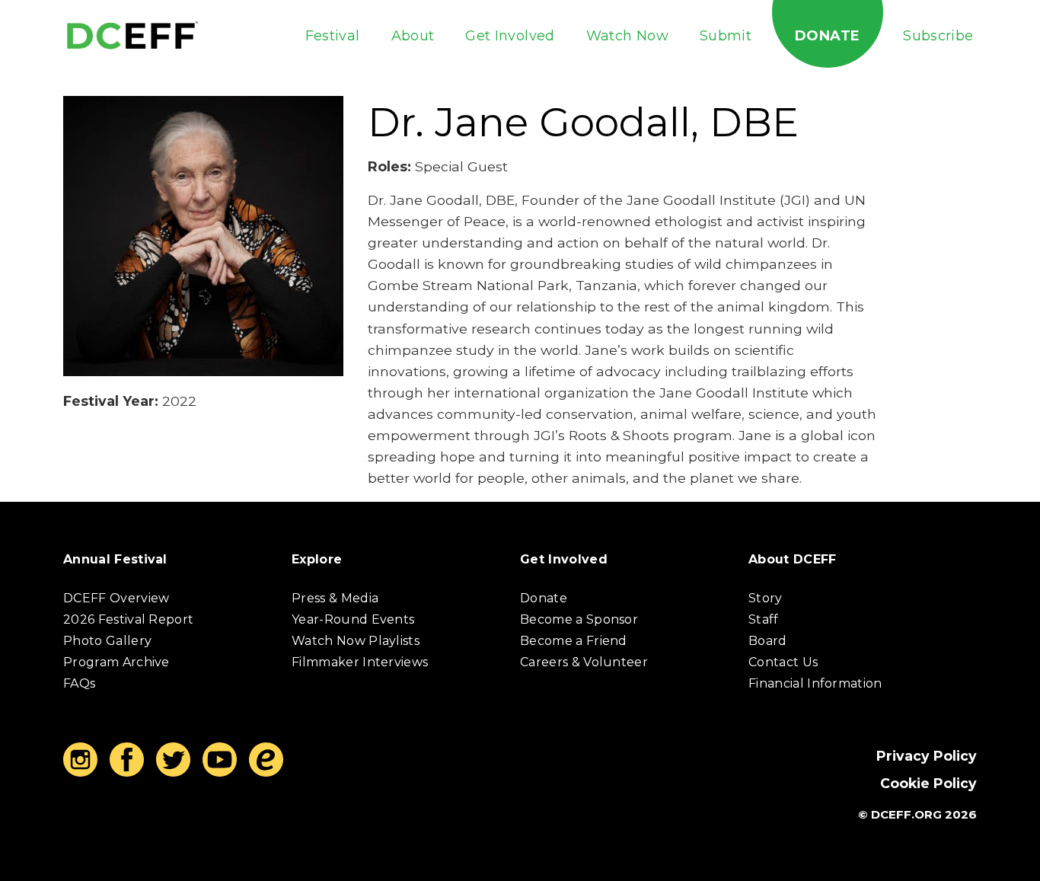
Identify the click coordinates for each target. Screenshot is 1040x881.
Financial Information (815, 683)
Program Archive (116, 662)
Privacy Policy (926, 756)
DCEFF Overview (116, 598)
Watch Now (627, 35)
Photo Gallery (107, 641)
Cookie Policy (928, 783)
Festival (332, 35)
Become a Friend (573, 641)
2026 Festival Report (128, 619)
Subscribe (938, 35)
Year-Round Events (353, 619)
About (413, 35)
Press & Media (335, 598)
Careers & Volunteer (584, 662)
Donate (827, 35)
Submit (725, 35)
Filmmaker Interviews (360, 662)
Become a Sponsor (579, 619)
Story (765, 598)
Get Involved (509, 35)
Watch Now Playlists (356, 641)
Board (767, 641)
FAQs (79, 683)
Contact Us (783, 662)
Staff (763, 619)
